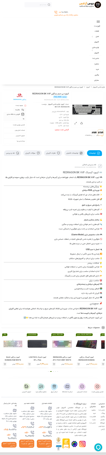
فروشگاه (102, 423)
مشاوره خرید (96, 67)
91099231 (12, 436)
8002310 (10, 429)
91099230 (47, 434)
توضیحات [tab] (92, 153)
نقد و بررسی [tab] (10, 153)
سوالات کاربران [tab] (30, 153)
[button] (103, 364)
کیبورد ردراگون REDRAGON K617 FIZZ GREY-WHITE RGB (62, 360)
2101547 (45, 427)
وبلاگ (103, 413)
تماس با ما (96, 58)
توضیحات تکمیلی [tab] (72, 153)
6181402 (27, 427)
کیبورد (88, 87)
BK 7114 (57, 107)
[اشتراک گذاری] (81, 123)
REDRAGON (65, 107)
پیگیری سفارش (96, 78)
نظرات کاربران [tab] (51, 153)
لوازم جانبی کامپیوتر (95, 50)
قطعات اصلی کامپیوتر (96, 36)
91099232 (29, 434)
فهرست (97, 26)
